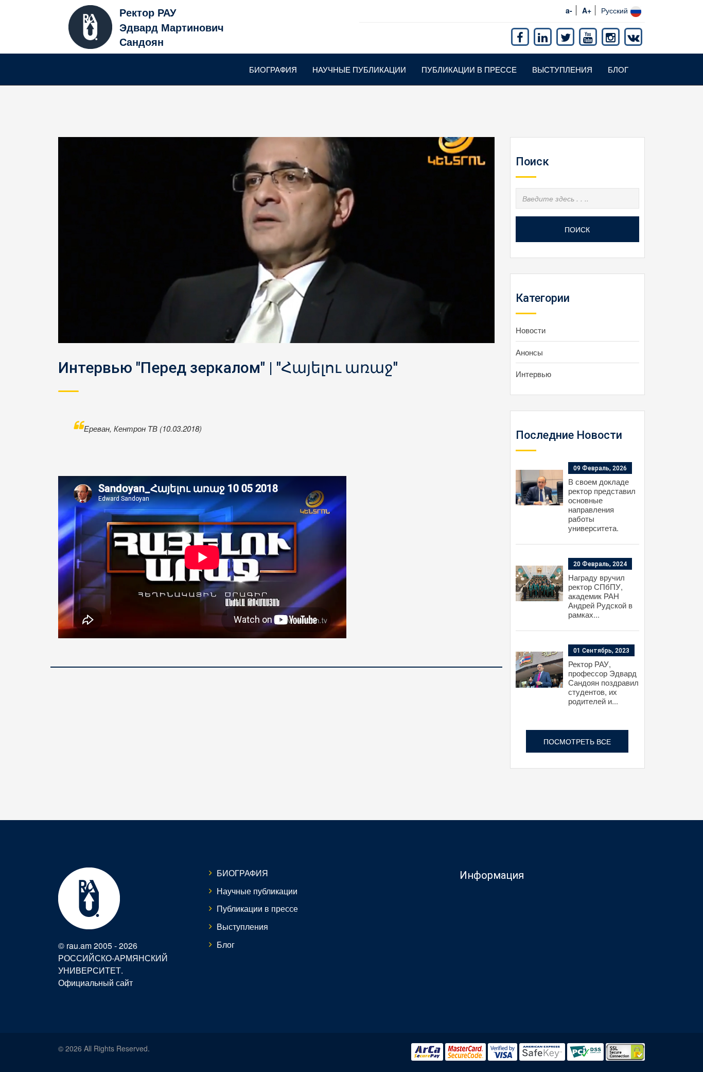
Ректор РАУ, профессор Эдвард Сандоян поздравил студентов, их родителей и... (603, 682)
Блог (618, 69)
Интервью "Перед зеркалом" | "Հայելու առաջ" (228, 368)
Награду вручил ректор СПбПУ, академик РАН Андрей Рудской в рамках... (600, 596)
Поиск (577, 229)
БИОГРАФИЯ (273, 69)
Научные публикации (359, 69)
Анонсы (529, 352)
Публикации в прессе (469, 69)
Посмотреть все (577, 741)
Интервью (533, 373)
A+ (586, 10)
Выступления (562, 69)
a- (569, 10)
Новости (531, 330)
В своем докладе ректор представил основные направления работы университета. (602, 504)
